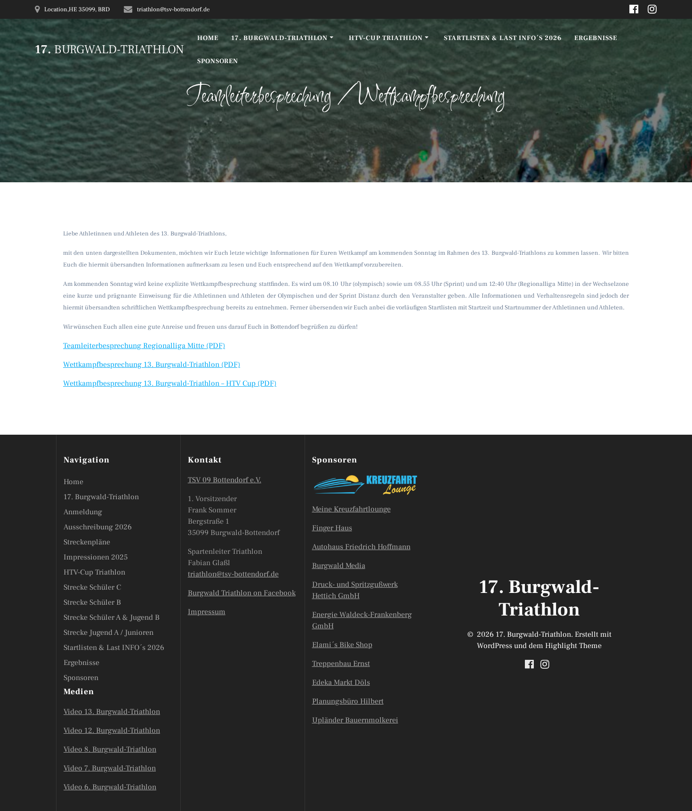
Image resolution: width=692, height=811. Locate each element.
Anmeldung (83, 512)
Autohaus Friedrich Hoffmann (361, 546)
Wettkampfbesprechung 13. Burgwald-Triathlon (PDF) (151, 364)
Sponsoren (217, 61)
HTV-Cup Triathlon (386, 38)
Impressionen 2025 (96, 557)
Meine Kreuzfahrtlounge (351, 509)
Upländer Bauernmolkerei (355, 720)
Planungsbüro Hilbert (348, 701)
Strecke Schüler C (92, 587)
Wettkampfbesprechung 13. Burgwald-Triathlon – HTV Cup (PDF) (169, 383)
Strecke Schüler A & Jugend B (112, 617)
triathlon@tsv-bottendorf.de (233, 574)
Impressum (206, 611)
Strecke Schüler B (92, 602)
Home (207, 38)
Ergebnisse (595, 38)
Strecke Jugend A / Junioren (108, 632)
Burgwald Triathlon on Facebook (242, 593)
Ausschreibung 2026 (98, 527)
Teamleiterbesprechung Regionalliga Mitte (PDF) (144, 345)
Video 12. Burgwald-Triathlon (112, 730)
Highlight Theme (573, 645)
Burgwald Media (338, 565)
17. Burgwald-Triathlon (279, 38)
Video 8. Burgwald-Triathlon (110, 749)
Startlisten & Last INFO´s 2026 (503, 38)
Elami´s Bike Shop (342, 644)
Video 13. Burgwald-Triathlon (112, 711)
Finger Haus (332, 528)
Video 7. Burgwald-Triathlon (110, 768)
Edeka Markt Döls (341, 682)
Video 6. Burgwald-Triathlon (110, 787)
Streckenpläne (87, 542)
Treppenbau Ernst (341, 663)
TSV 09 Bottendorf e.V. (224, 480)
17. (109, 50)
